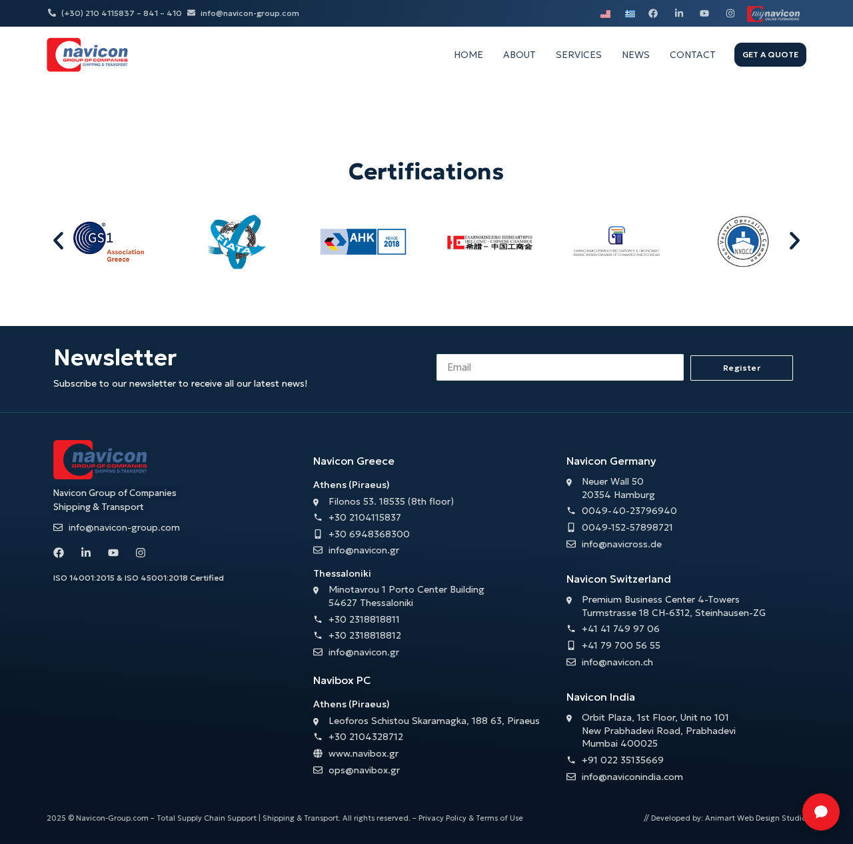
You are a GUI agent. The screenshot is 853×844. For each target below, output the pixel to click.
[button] (58, 241)
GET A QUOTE (770, 54)
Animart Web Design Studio (755, 818)
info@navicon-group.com (250, 13)
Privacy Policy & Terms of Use (471, 818)
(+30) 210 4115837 (98, 13)
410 (174, 13)
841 (150, 13)
